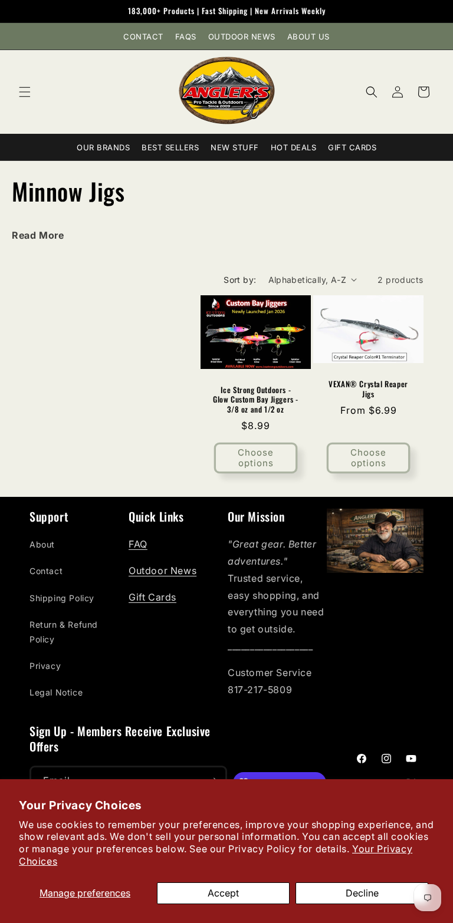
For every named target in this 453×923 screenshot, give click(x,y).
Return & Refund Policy (63, 631)
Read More (38, 235)
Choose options (256, 458)
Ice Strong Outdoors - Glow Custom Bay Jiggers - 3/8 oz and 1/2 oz (255, 399)
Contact (143, 36)
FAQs (185, 36)
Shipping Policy (61, 598)
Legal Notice (56, 692)
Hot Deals (294, 147)
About (42, 544)
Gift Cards (352, 147)
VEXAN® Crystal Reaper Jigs (368, 389)
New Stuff (235, 147)
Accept (223, 893)
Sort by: (240, 280)
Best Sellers (170, 147)
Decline (362, 893)
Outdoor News (241, 36)
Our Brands (103, 147)
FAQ (138, 544)
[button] (25, 92)
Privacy (45, 666)
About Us (308, 36)
